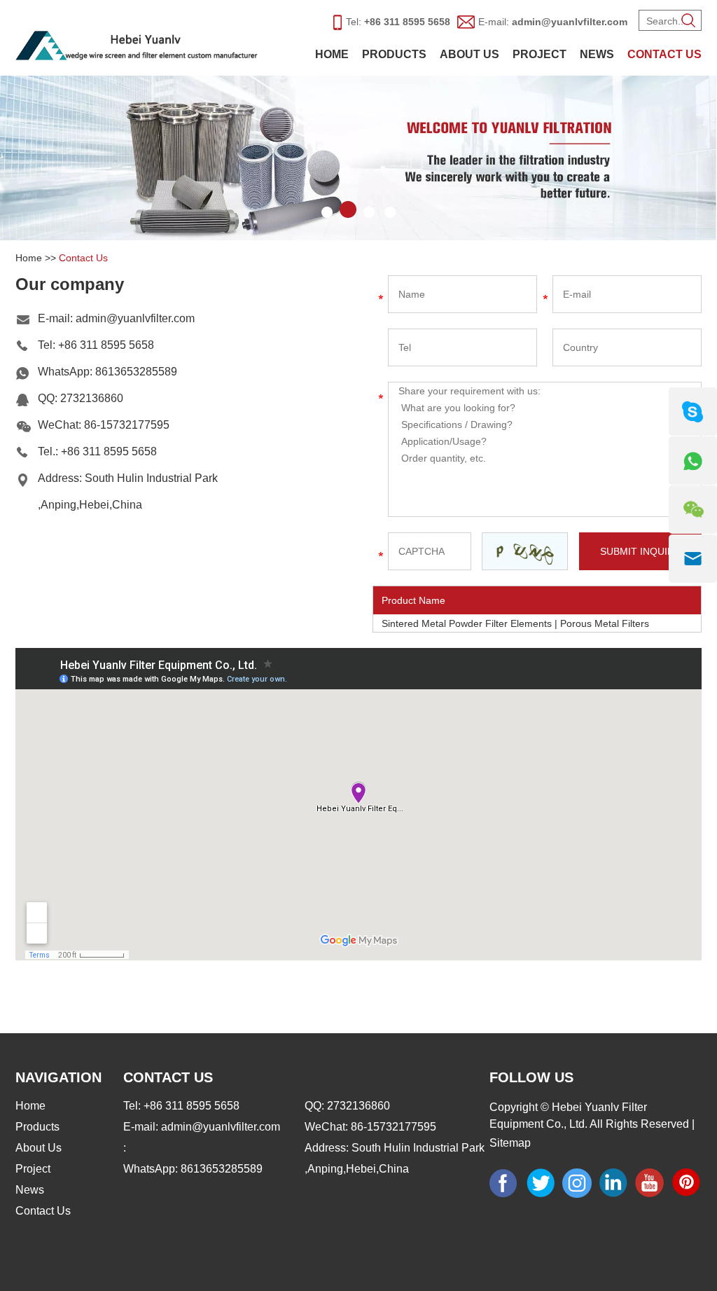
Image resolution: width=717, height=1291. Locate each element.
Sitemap (510, 1143)
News (597, 54)
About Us (469, 54)
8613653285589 (136, 372)
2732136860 (91, 398)
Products (394, 54)
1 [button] (327, 209)
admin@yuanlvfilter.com (569, 21)
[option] (358, 158)
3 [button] (369, 209)
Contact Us (664, 54)
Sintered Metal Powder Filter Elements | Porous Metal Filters (515, 623)
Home (332, 54)
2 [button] (348, 209)
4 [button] (390, 209)
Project (539, 54)
